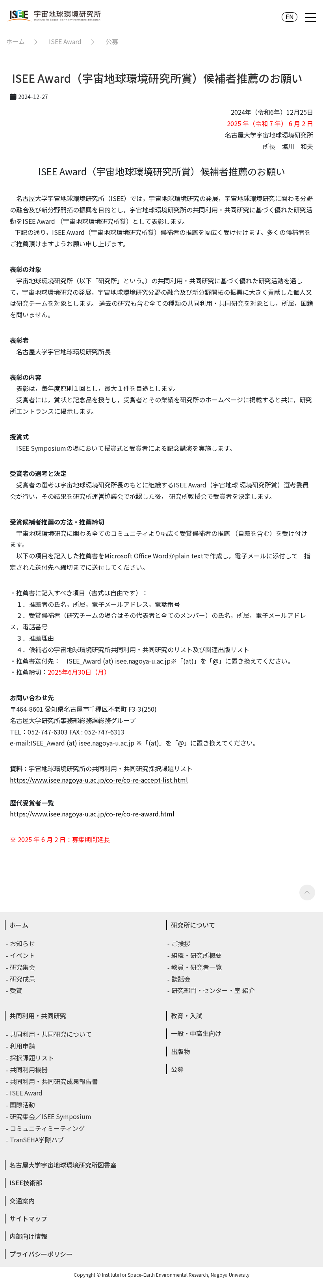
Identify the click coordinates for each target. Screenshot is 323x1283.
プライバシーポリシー (40, 1254)
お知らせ (23, 943)
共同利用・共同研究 (37, 1015)
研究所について (193, 925)
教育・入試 (186, 1015)
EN (290, 16)
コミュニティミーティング (48, 1128)
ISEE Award (65, 41)
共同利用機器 (29, 1069)
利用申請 (23, 1046)
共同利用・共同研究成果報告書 (54, 1081)
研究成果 (23, 979)
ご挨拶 (181, 943)
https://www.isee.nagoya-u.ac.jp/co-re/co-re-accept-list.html (99, 780)
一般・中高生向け (196, 1033)
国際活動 (23, 1104)
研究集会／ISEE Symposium (51, 1116)
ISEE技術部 (25, 1182)
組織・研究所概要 (197, 955)
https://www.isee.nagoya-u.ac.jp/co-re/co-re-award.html (92, 813)
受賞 (16, 990)
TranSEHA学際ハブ (37, 1139)
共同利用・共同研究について (51, 1034)
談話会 (181, 979)
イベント (23, 955)
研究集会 (23, 967)
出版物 (180, 1051)
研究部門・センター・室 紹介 (213, 990)
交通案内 (22, 1200)
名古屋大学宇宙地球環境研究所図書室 (63, 1165)
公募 (112, 41)
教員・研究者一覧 (197, 967)
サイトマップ (28, 1218)
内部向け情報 (28, 1236)
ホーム (15, 41)
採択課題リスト (32, 1057)
